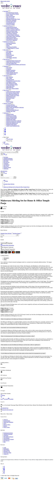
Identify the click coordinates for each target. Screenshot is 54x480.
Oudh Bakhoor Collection (12, 38)
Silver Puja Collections (11, 20)
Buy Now (10, 243)
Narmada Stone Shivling (11, 106)
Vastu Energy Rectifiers (11, 47)
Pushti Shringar (9, 101)
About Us (5, 419)
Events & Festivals (10, 24)
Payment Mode (6, 420)
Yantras (7, 45)
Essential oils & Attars (11, 21)
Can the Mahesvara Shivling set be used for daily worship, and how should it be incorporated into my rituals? (23, 353)
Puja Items (5, 11)
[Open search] (2, 154)
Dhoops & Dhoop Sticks (11, 31)
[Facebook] (5, 128)
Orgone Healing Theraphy (12, 72)
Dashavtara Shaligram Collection (13, 122)
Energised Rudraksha (11, 43)
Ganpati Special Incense (11, 27)
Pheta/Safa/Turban (10, 98)
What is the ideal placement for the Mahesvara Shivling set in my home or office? (17, 336)
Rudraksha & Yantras (8, 41)
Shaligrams (5, 113)
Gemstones (5, 66)
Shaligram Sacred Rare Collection (13, 120)
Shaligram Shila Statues (11, 124)
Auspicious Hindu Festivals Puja (13, 60)
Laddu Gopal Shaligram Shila (12, 125)
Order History (6, 450)
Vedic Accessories (10, 17)
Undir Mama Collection (11, 57)
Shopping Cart (6, 451)
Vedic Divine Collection (11, 33)
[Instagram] (5, 133)
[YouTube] (4, 470)
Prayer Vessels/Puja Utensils (12, 14)
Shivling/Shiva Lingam (8, 439)
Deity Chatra (9, 78)
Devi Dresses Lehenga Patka (12, 92)
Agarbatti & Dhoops (7, 25)
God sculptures (9, 51)
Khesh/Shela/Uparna (10, 96)
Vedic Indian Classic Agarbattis (13, 36)
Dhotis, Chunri (9, 15)
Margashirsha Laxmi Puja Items (13, 80)
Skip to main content (5, 1)
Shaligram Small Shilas (11, 118)
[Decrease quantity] (2, 235)
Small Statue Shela (10, 86)
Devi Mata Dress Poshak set (12, 94)
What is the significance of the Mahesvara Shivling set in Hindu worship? (16, 319)
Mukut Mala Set (9, 87)
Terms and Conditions (8, 422)
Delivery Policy (6, 424)
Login (4, 447)
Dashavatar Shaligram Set (12, 123)
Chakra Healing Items (11, 74)
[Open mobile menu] (2, 175)
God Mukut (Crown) (10, 82)
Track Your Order (7, 452)
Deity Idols (5, 49)
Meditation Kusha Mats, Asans (13, 19)
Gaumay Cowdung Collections (13, 29)
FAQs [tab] (5, 259)
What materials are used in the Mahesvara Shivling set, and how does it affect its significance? (20, 344)
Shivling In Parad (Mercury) (12, 110)
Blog (4, 441)
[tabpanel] (27, 288)
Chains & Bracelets (10, 71)
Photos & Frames (10, 55)
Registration (6, 448)
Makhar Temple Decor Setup (12, 95)
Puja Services (6, 59)
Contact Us (5, 454)
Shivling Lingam (7, 103)
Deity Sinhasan (9, 77)
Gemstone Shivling (10, 104)
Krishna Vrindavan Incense (12, 28)
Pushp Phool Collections (11, 40)
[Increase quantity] (17, 235)
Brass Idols (8, 52)
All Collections (4, 171)
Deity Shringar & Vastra (11, 83)
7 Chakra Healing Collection (12, 35)
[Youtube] (5, 131)
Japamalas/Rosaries (10, 23)
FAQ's (4, 423)
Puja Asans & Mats (10, 16)
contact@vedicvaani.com (7, 409)
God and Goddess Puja (11, 63)
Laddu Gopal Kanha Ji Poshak (13, 91)
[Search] (17, 152)
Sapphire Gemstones (10, 70)
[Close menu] (2, 3)
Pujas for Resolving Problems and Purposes (16, 64)
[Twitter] (5, 130)
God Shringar (6, 75)
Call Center (10, 139)
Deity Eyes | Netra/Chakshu (12, 88)
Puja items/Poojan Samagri (12, 12)
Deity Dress (6, 90)
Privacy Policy (6, 427)
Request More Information (8, 245)
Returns (5, 426)
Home (6, 181)
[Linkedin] (5, 134)
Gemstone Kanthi (10, 79)
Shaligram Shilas (10, 114)
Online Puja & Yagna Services (13, 62)
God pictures (9, 56)
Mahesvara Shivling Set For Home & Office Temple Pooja (16, 187)
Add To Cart (3, 243)
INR (4, 142)
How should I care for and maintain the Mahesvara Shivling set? (14, 327)
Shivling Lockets (10, 108)
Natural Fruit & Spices (11, 37)
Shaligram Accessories (11, 115)
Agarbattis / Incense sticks (12, 32)
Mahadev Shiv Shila (10, 111)
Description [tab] (6, 258)
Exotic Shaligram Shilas (11, 116)
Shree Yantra (9, 44)
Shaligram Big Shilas (11, 119)
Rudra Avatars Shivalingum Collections (15, 107)
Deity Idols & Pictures (8, 436)
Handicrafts (8, 53)
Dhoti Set (8, 99)
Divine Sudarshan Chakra (12, 84)
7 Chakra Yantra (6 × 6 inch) (12, 48)
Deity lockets (9, 67)
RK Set (7, 100)
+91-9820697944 (4, 408)
